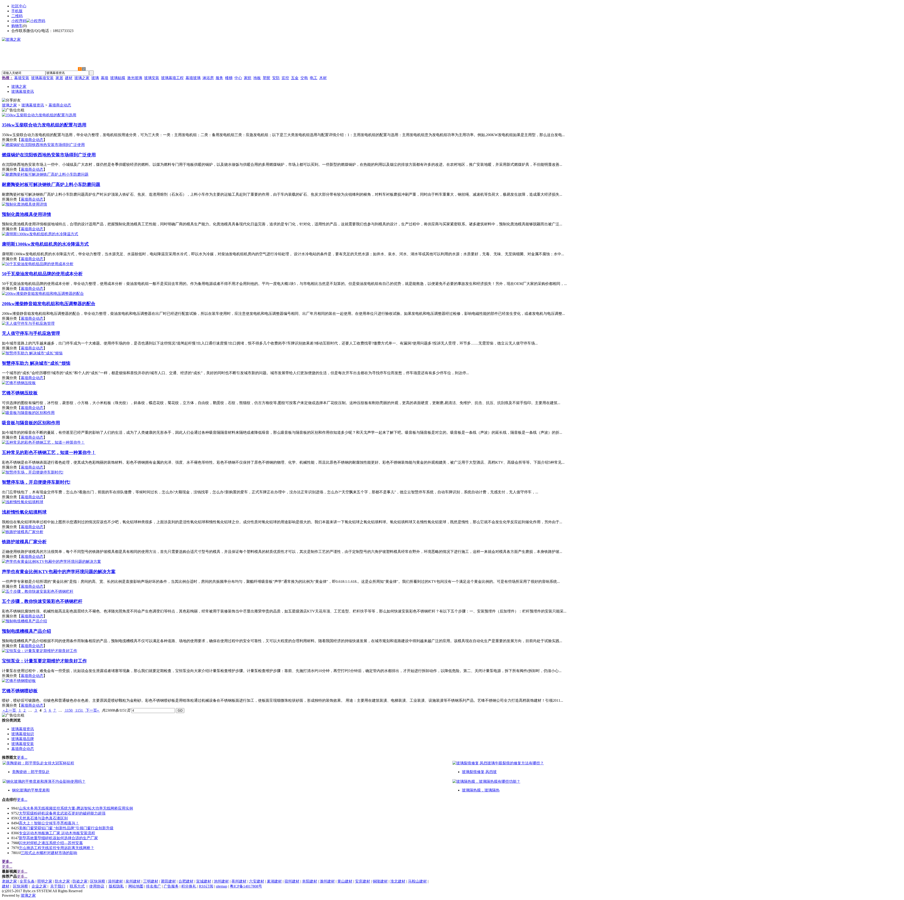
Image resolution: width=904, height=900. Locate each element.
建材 (69, 78)
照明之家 (44, 881)
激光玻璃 (134, 78)
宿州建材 (291, 881)
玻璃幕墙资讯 (32, 105)
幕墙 (104, 78)
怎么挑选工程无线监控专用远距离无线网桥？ (56, 848)
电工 (313, 78)
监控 (285, 78)
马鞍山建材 (417, 881)
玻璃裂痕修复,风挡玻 (479, 772)
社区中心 (18, 6)
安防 (276, 78)
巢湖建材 (274, 881)
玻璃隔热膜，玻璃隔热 (481, 790)
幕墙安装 (21, 78)
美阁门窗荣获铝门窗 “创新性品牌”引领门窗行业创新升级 (66, 828)
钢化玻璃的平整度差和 (31, 790)
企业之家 (39, 886)
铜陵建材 (380, 881)
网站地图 (135, 886)
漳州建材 (115, 881)
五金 (295, 78)
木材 (323, 78)
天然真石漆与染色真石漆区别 (43, 818)
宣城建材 (203, 881)
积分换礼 (188, 886)
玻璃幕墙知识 (22, 734)
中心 (238, 78)
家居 (59, 78)
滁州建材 (327, 881)
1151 (79, 710)
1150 (68, 710)
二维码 (17, 16)
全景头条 (27, 881)
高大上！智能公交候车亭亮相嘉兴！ (49, 823)
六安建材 (256, 881)
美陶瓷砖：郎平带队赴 (31, 772)
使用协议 (96, 886)
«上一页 (9, 710)
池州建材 (221, 881)
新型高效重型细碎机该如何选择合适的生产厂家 (58, 838)
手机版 (17, 11)
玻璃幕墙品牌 (22, 739)
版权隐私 (116, 886)
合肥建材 (186, 881)
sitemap (221, 886)
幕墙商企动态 (59, 105)
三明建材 (150, 881)
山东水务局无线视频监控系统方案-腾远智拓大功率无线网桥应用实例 (76, 808)
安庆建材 (362, 881)
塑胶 (266, 78)
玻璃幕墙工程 (172, 78)
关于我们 (57, 886)
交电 (304, 78)
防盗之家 (80, 881)
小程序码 (18, 21)
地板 (257, 78)
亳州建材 (238, 881)
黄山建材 (344, 881)
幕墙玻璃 (193, 78)
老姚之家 (9, 881)
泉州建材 (133, 881)
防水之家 (62, 881)
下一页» (92, 710)
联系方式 (77, 886)
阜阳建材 (309, 881)
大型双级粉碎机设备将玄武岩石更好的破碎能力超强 (62, 813)
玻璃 (95, 78)
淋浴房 (208, 78)
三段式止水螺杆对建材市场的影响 (49, 853)
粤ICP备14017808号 (246, 886)
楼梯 (229, 78)
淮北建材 (397, 881)
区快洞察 (97, 881)
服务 (219, 78)
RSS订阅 (206, 886)
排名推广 (153, 886)
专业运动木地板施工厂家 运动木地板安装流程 (57, 833)
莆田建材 (168, 881)
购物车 (17, 26)
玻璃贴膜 (117, 78)
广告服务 (171, 886)
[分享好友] (11, 100)
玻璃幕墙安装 (42, 78)
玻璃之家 (81, 78)
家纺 (247, 78)
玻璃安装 (151, 78)
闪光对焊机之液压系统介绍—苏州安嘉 (51, 843)
